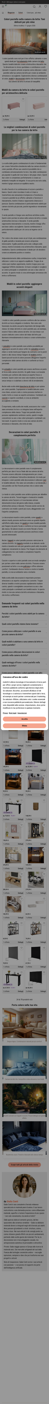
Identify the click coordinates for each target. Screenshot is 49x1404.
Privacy (5, 713)
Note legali (13, 713)
